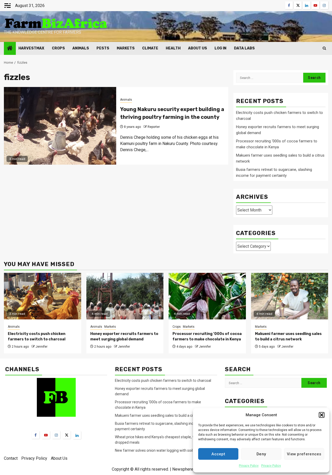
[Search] (324, 48)
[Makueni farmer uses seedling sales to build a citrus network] (289, 296)
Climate (150, 48)
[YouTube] (46, 435)
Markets (126, 48)
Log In (220, 48)
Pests (102, 48)
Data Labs (244, 48)
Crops (58, 48)
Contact (11, 458)
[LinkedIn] (77, 435)
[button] (321, 415)
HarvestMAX (31, 48)
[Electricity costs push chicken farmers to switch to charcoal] (42, 296)
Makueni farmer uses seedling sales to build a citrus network (164, 415)
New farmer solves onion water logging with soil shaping (160, 450)
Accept (218, 454)
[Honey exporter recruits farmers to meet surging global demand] (125, 296)
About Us (197, 48)
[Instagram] (56, 435)
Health (173, 48)
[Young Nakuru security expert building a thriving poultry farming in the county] (60, 126)
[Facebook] (35, 435)
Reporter (154, 127)
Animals (80, 48)
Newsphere (182, 469)
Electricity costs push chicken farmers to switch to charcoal (163, 380)
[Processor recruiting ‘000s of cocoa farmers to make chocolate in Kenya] (207, 296)
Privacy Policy (249, 465)
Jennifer (41, 346)
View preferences (304, 454)
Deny (261, 454)
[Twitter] (67, 435)
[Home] (10, 48)
